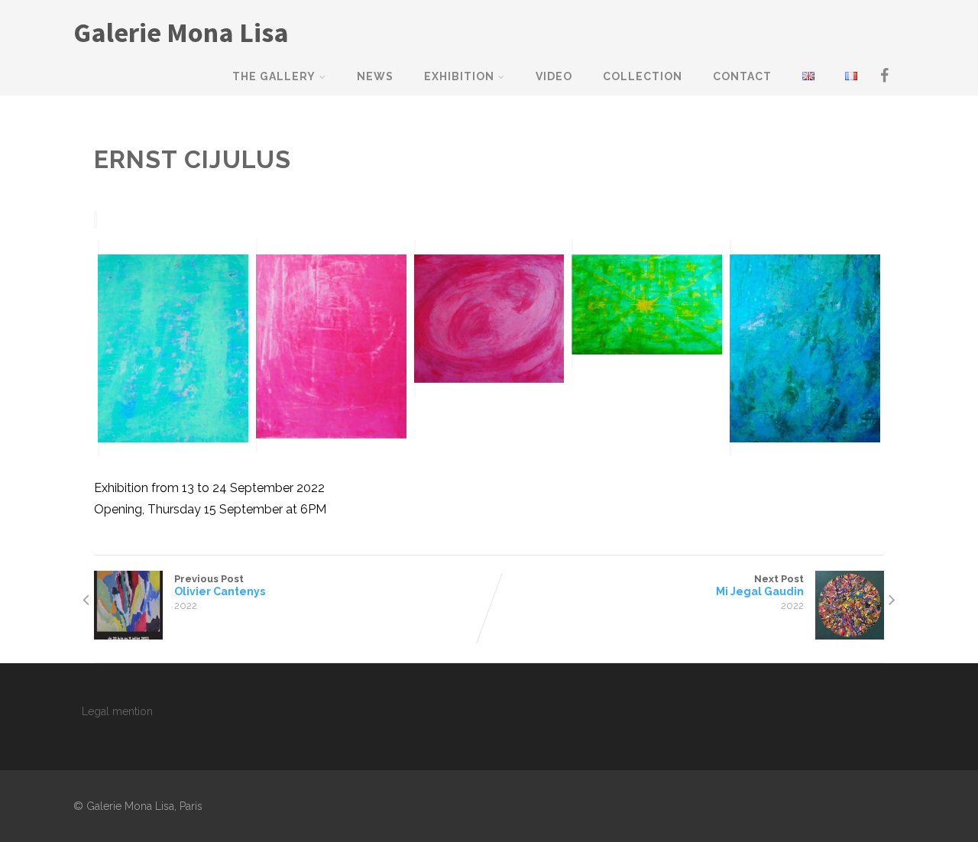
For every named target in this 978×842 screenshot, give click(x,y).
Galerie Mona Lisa (181, 32)
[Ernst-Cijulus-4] (647, 304)
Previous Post (219, 585)
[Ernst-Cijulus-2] (331, 346)
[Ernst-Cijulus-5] (805, 348)
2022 (185, 605)
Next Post (760, 585)
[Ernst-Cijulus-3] (489, 318)
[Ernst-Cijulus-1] (173, 348)
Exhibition (459, 76)
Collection (642, 76)
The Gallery (274, 76)
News (375, 76)
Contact (742, 76)
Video (554, 76)
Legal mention (117, 711)
